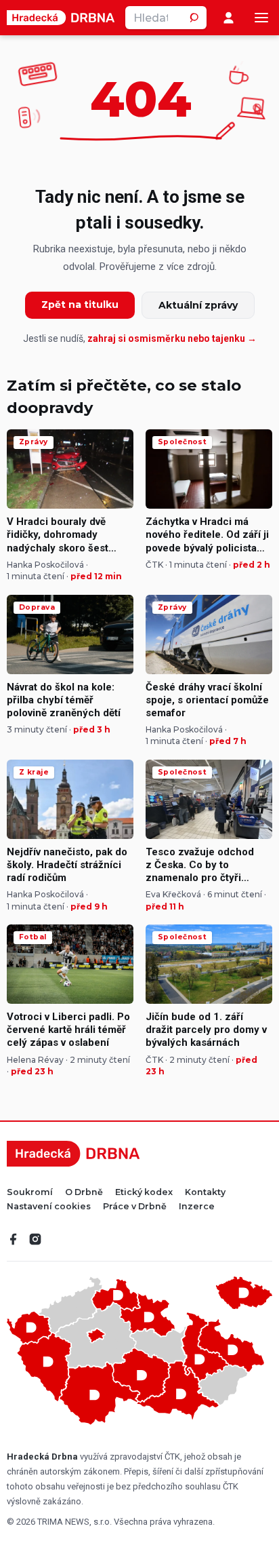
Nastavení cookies (49, 1207)
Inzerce (197, 1207)
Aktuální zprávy (198, 305)
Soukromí (30, 1192)
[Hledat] (195, 17)
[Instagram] (35, 1239)
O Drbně (84, 1192)
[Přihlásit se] (228, 18)
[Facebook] (13, 1239)
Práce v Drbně (135, 1207)
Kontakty (205, 1192)
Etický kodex (144, 1192)
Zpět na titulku (80, 304)
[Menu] (261, 17)
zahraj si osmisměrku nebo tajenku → (172, 338)
